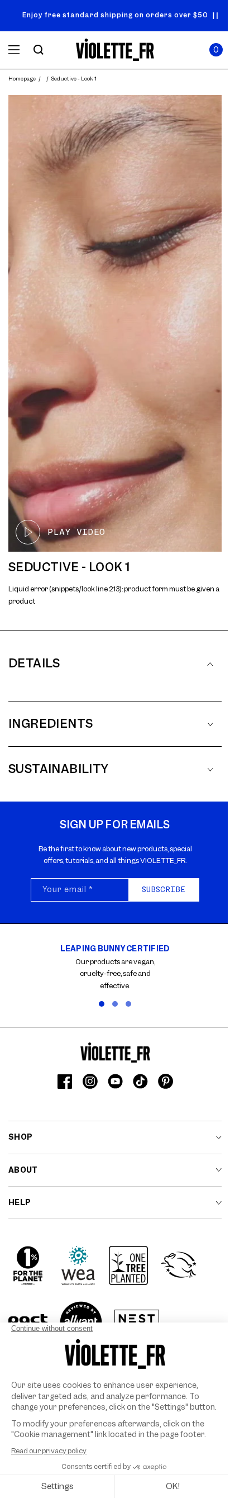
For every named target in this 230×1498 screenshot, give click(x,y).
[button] (216, 49)
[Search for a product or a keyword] (38, 49)
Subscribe (163, 889)
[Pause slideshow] (215, 16)
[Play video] (115, 323)
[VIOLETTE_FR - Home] (115, 50)
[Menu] (14, 49)
